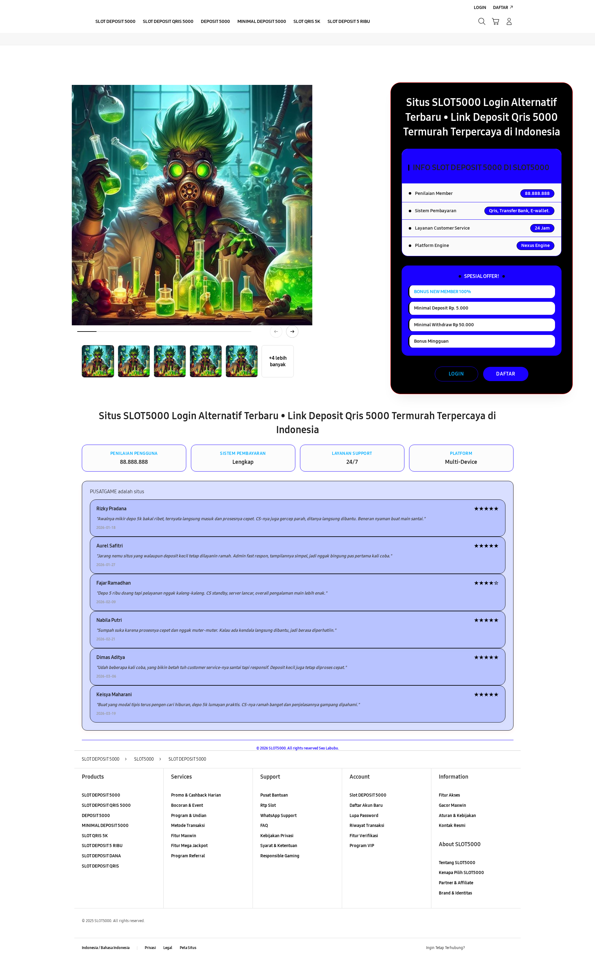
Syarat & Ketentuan (278, 845)
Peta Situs (188, 948)
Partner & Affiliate (456, 882)
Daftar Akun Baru (366, 805)
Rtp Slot (268, 805)
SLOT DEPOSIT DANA (101, 856)
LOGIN (456, 374)
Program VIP (362, 845)
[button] (495, 21)
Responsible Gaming (279, 856)
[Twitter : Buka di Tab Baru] (485, 948)
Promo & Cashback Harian (196, 795)
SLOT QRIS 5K (95, 835)
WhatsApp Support (278, 815)
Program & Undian (188, 815)
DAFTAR (505, 374)
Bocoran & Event (187, 805)
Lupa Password (364, 815)
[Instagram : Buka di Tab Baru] (497, 948)
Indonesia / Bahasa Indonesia (106, 948)
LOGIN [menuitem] (480, 7)
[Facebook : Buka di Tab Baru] (473, 948)
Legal (167, 948)
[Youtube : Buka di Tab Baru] (509, 948)
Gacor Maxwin (452, 805)
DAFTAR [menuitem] (500, 7)
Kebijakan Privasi (276, 835)
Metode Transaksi (188, 825)
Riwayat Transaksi (367, 825)
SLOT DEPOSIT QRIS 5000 (106, 805)
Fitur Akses (449, 795)
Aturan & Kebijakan (457, 815)
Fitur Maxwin (183, 835)
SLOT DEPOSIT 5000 (101, 795)
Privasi (150, 948)
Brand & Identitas (455, 893)
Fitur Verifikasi (364, 835)
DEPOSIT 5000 (96, 815)
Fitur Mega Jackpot (189, 845)
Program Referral (188, 856)
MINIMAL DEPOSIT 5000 (105, 825)
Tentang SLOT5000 (457, 862)
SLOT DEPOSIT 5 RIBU (102, 845)
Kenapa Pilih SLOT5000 (461, 872)
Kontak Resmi (452, 825)
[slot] (80, 21)
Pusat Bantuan (274, 795)
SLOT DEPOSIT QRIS (100, 866)
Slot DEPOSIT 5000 (368, 795)
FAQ (264, 825)
